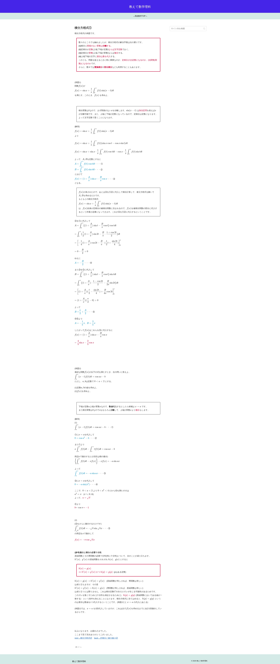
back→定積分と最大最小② (106, 638)
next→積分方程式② (83, 638)
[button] (204, 28)
